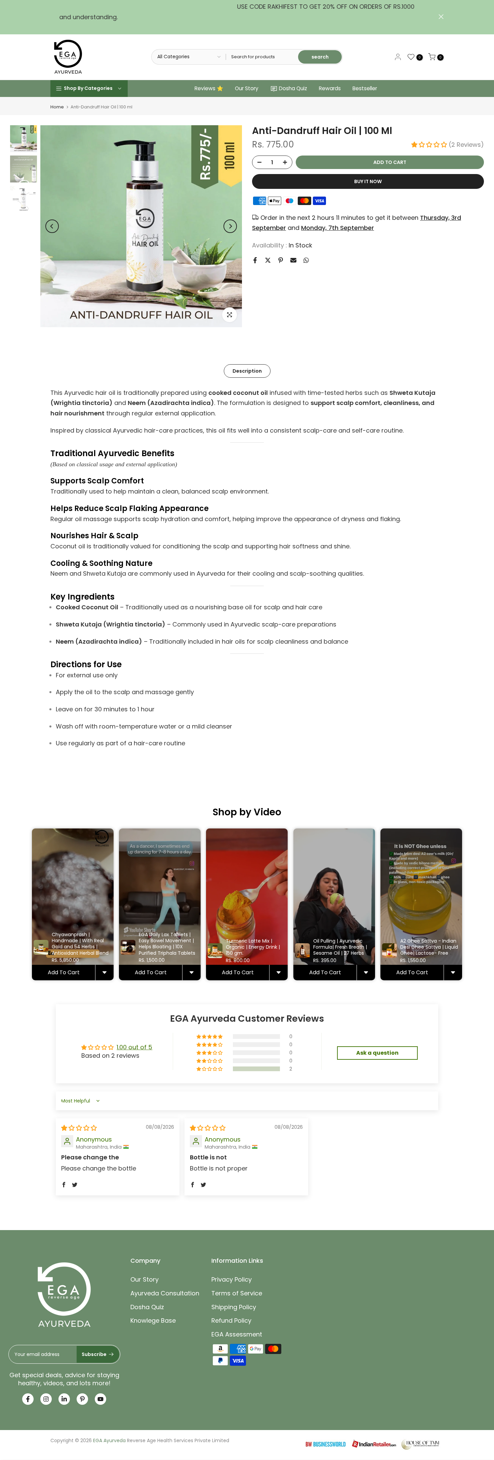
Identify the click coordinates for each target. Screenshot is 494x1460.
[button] (430, 144)
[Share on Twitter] (268, 260)
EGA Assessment (236, 1334)
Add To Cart (64, 973)
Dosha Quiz (293, 88)
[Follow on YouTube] (100, 1399)
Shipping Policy (233, 1307)
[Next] (230, 226)
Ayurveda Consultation (164, 1293)
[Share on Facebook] (255, 260)
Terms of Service (236, 1293)
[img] (79, 1128)
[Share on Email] (293, 260)
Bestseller (365, 88)
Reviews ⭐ (209, 88)
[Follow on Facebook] (28, 1399)
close (52, 16)
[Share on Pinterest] (281, 260)
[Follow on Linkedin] (64, 1399)
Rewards (330, 88)
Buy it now (368, 181)
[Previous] (52, 226)
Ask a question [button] (377, 1053)
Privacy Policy (231, 1279)
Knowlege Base (153, 1320)
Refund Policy (231, 1320)
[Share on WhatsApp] (306, 260)
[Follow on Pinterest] (82, 1399)
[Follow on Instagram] (46, 1399)
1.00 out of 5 (134, 1047)
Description (247, 370)
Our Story (246, 88)
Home (57, 107)
